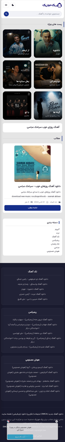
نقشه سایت (7, 414)
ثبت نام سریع (17, 438)
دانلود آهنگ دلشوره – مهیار (32, 289)
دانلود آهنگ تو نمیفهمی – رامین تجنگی (32, 279)
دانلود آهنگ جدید (56, 414)
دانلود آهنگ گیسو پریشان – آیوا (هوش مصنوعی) (32, 367)
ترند (57, 233)
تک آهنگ (55, 236)
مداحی (56, 247)
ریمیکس (55, 240)
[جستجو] (6, 14)
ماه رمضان (55, 244)
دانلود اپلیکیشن (19, 414)
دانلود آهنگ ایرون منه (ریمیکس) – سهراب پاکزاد (32, 319)
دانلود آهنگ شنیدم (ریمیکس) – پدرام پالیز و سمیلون (32, 347)
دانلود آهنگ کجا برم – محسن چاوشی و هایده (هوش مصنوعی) (32, 386)
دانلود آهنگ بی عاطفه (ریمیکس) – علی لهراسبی (32, 333)
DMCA (44, 414)
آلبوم (57, 229)
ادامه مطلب (32, 208)
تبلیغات (37, 414)
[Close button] (62, 418)
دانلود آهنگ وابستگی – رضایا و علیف (32, 284)
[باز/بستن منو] (6, 5)
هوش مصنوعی (53, 251)
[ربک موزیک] (52, 5)
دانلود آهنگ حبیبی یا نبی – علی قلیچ (32, 299)
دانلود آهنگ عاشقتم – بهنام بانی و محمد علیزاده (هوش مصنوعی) (32, 381)
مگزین (30, 414)
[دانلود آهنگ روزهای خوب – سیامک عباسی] (32, 164)
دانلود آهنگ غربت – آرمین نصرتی (32, 294)
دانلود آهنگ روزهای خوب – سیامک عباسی (39, 186)
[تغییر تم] (13, 5)
